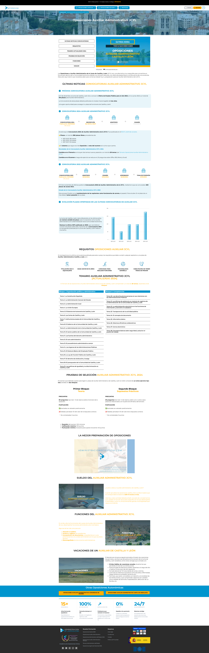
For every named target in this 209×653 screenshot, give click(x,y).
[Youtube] (66, 648)
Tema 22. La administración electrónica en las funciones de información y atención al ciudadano (126, 307)
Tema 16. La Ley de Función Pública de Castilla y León (78, 355)
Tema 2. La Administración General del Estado (75, 300)
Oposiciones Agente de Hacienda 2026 (92, 645)
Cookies (110, 637)
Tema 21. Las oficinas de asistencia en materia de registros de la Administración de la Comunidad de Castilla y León (127, 302)
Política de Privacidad (113, 639)
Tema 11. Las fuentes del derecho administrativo (76, 336)
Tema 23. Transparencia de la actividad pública (122, 311)
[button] (81, 296)
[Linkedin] (76, 648)
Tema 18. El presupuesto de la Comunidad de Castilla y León (80, 362)
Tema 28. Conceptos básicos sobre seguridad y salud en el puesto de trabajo (126, 331)
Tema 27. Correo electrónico (116, 327)
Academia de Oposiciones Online (70, 644)
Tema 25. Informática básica (116, 319)
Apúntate (198, 7)
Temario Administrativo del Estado (91, 643)
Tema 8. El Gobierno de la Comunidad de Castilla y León (78, 324)
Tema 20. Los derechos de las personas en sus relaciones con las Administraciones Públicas (127, 296)
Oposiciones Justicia (85, 7)
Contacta (189, 7)
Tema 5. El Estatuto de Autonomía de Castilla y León (77, 311)
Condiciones (111, 634)
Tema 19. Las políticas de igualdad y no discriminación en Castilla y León (79, 367)
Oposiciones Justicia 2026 (89, 631)
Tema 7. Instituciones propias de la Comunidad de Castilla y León (80, 319)
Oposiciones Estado (107, 7)
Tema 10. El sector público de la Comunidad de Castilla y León (80, 332)
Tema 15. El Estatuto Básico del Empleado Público (76, 351)
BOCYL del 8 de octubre (129, 132)
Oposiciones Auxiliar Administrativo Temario (91, 640)
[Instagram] (69, 648)
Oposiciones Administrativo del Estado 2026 (93, 637)
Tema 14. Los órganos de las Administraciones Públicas (78, 347)
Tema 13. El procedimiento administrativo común (76, 343)
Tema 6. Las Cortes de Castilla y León (72, 315)
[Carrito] (203, 7)
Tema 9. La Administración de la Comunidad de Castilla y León (81, 328)
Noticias (125, 7)
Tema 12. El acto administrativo (70, 339)
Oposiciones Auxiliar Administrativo (91, 634)
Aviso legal (110, 631)
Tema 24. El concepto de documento (119, 315)
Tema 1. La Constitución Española (71, 296)
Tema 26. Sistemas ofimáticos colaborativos (121, 323)
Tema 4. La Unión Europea (69, 307)
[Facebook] (63, 648)
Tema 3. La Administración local (70, 304)
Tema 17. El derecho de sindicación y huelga (74, 358)
